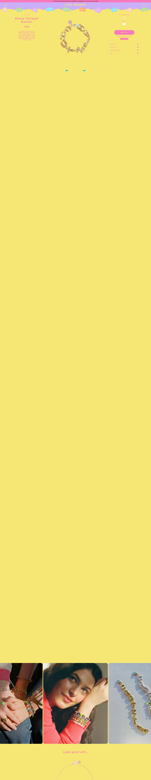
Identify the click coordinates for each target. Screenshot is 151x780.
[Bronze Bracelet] (124, 17)
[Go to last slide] (66, 71)
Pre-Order (80, 1)
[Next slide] (84, 71)
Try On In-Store (124, 38)
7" (124, 23)
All (28, 14)
